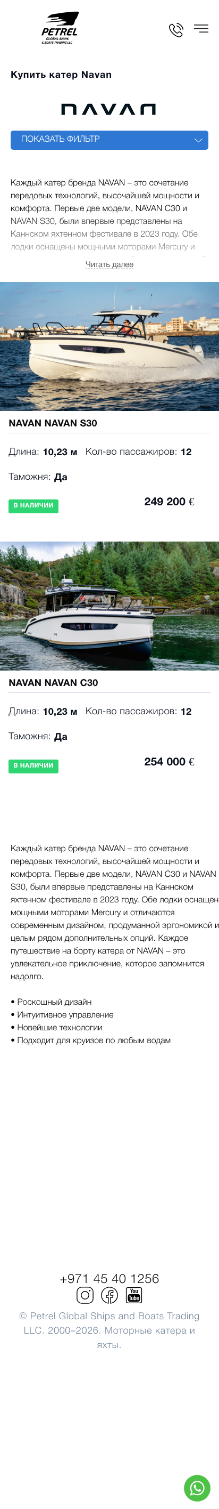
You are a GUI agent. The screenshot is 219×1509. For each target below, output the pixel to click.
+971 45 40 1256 (109, 1280)
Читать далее (109, 265)
